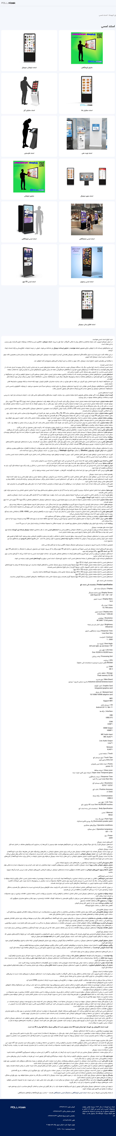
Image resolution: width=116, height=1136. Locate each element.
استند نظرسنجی (29, 153)
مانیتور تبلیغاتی (29, 196)
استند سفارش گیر (29, 110)
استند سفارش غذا (86, 110)
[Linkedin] (108, 1122)
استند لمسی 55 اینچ (29, 281)
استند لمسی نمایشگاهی (86, 239)
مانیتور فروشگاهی (86, 67)
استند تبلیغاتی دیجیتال (29, 67)
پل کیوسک (112, 15)
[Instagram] (113, 1122)
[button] (113, 3)
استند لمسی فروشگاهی (29, 239)
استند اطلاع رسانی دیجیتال (86, 324)
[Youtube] (104, 1122)
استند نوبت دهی (87, 153)
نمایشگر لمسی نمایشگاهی (62, 1092)
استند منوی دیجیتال (87, 196)
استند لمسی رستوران (86, 281)
